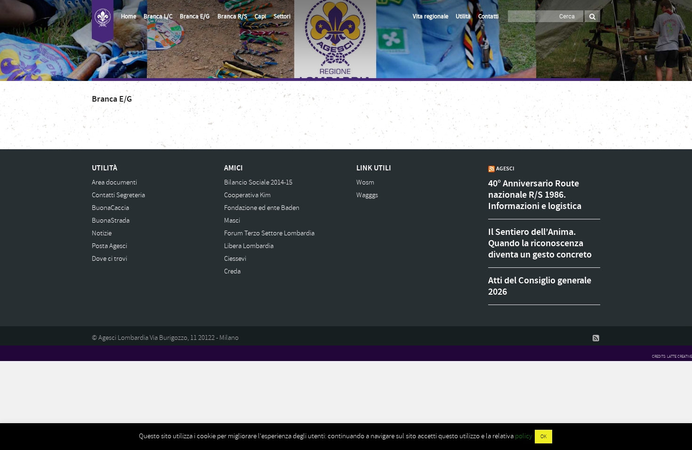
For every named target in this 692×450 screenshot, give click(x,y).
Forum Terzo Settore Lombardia (269, 233)
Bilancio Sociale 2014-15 (258, 182)
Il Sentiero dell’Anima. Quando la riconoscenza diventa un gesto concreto (540, 243)
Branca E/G (194, 16)
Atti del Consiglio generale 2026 (539, 286)
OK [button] (543, 437)
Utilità (463, 16)
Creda (232, 271)
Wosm (365, 182)
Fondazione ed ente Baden (261, 207)
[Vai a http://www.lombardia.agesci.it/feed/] (596, 338)
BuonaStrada (110, 220)
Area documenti (114, 182)
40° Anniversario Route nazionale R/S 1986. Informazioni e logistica (534, 194)
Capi (260, 16)
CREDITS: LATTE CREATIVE (672, 356)
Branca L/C (158, 16)
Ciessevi (235, 258)
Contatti (488, 16)
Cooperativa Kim (247, 195)
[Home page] (102, 21)
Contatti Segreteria (118, 195)
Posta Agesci (109, 245)
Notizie (102, 233)
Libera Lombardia (249, 245)
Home (128, 16)
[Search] (592, 16)
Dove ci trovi (109, 258)
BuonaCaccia (110, 207)
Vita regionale (430, 16)
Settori (282, 16)
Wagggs (367, 195)
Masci (232, 220)
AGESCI (505, 168)
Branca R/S (232, 16)
